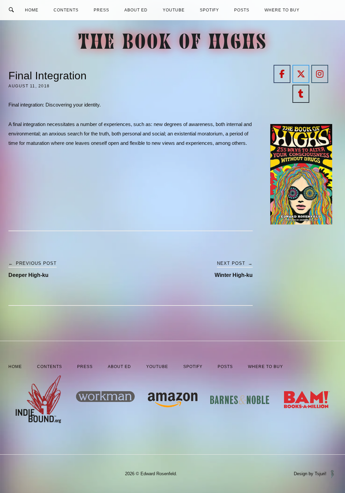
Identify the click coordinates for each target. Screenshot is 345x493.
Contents (66, 10)
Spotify (209, 10)
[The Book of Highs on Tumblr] (300, 94)
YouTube (174, 10)
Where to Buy (282, 10)
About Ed (136, 10)
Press (101, 10)
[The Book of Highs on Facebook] (282, 74)
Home (31, 10)
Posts (241, 10)
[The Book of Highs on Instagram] (319, 74)
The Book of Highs (172, 44)
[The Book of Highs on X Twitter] (300, 74)
